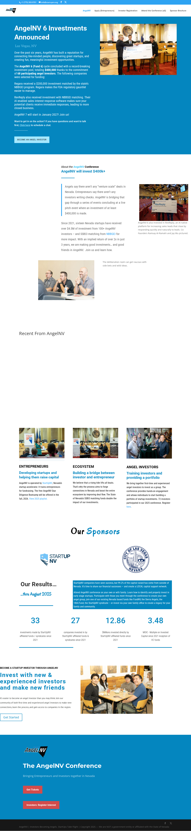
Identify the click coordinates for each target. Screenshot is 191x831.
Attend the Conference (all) (153, 11)
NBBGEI (110, 234)
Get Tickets (33, 789)
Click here (25, 125)
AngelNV (87, 11)
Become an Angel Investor (31, 139)
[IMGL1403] (66, 299)
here (129, 506)
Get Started (11, 717)
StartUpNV (47, 483)
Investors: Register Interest (41, 805)
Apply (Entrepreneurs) (104, 11)
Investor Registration (127, 11)
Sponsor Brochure (178, 11)
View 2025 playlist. (38, 498)
